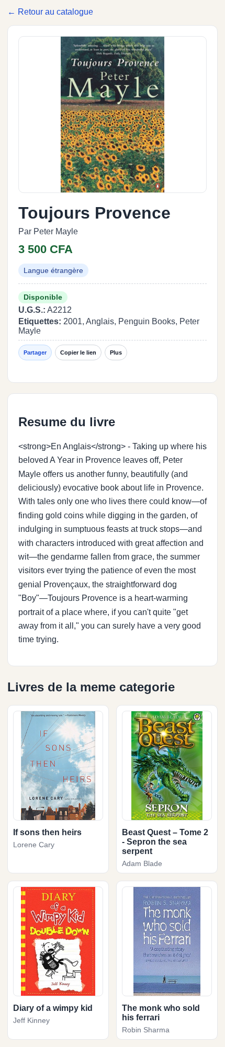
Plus (116, 352)
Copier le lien (78, 352)
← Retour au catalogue (50, 11)
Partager (35, 352)
